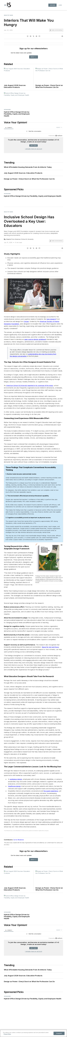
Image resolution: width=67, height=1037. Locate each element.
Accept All (59, 1033)
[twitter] (33, 36)
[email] (39, 36)
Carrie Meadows (18, 859)
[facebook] (27, 36)
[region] (33, 131)
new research (51, 319)
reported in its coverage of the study (29, 389)
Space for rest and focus (50, 660)
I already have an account (33, 149)
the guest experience (51, 811)
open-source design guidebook (35, 339)
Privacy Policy (7, 1034)
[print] (62, 36)
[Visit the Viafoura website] (58, 135)
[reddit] (36, 36)
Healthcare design (14, 806)
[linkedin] (30, 36)
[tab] (8, 127)
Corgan (26, 321)
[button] (5, 5)
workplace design (16, 799)
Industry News (8, 15)
